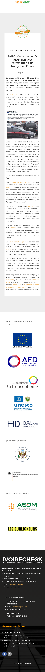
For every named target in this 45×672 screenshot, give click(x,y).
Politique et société (26, 50)
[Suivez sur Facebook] (4, 654)
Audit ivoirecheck (9, 646)
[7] (22, 537)
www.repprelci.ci (16, 587)
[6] (22, 515)
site (7, 187)
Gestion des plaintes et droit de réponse (17, 641)
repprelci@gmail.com (16, 584)
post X (13, 94)
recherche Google (17, 242)
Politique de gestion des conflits (14, 635)
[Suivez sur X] (10, 654)
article (30, 206)
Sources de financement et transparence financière (21, 643)
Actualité (13, 50)
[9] (22, 485)
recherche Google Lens (21, 182)
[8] (22, 462)
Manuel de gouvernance (12, 632)
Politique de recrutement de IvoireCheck (17, 638)
